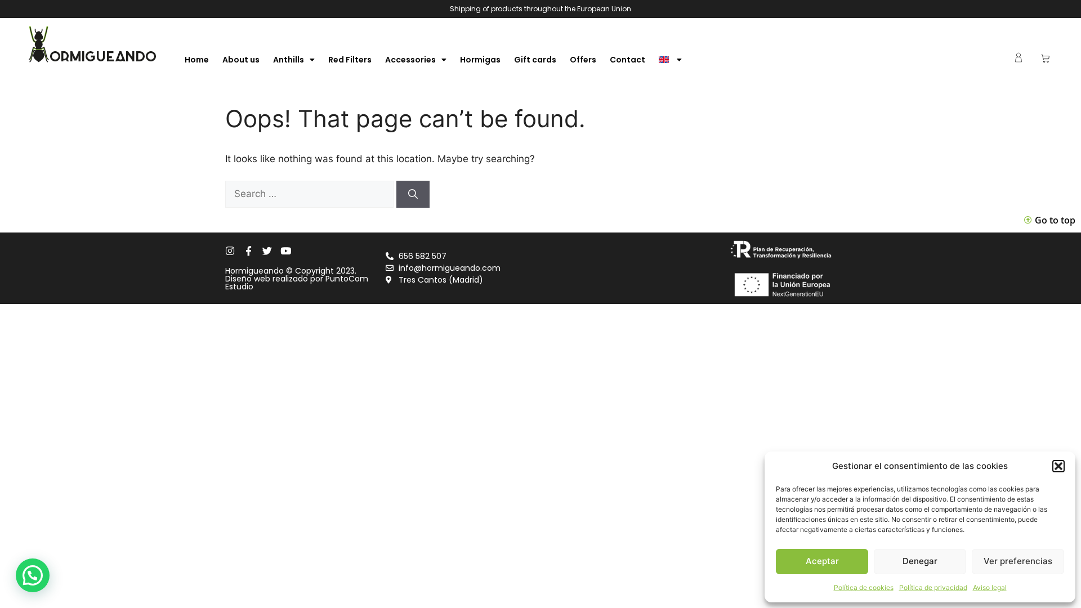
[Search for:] (310, 193)
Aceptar (822, 561)
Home (197, 59)
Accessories (410, 59)
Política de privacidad (933, 587)
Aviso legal (990, 587)
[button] (1058, 466)
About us (241, 59)
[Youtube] (286, 251)
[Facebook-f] (248, 251)
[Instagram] (230, 251)
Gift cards (535, 59)
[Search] (413, 194)
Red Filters (350, 59)
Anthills (288, 59)
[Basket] (1045, 58)
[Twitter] (267, 251)
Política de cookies (864, 587)
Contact (627, 59)
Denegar (920, 561)
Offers (583, 59)
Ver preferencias (1018, 561)
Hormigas (480, 59)
